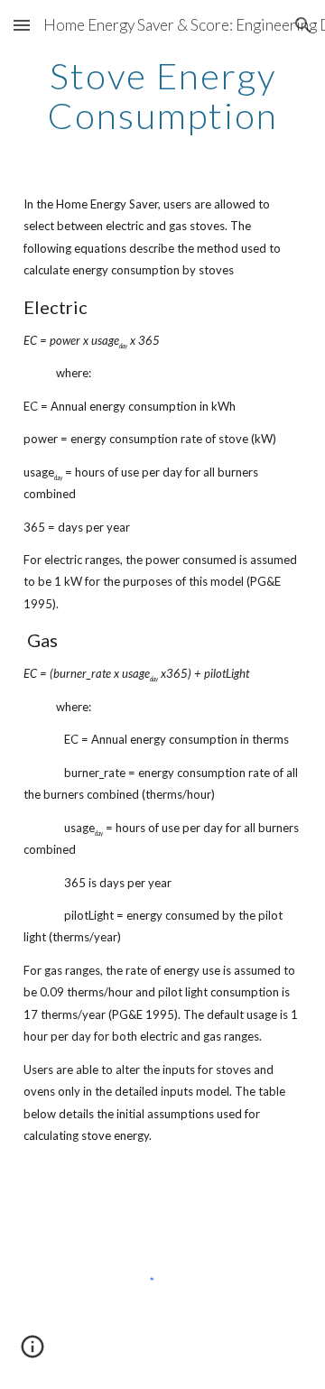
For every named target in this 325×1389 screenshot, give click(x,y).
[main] (162, 96)
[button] (21, 25)
